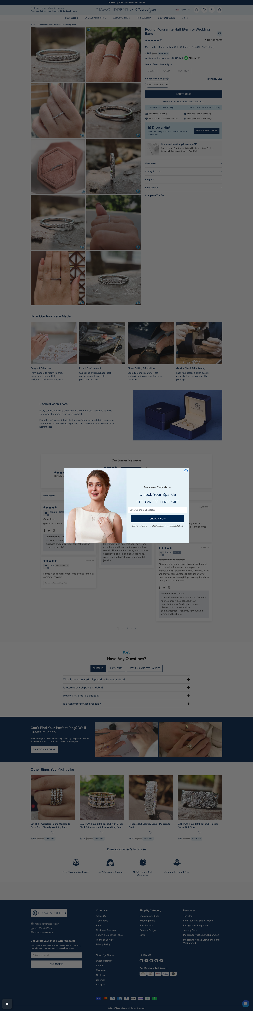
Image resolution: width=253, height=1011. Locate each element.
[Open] (7, 1004)
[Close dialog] (186, 470)
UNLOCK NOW (157, 518)
